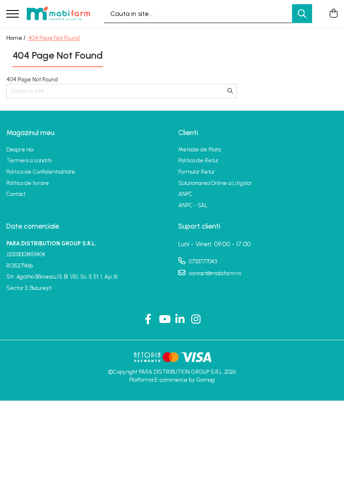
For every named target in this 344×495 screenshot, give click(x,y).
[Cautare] (302, 13)
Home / (16, 38)
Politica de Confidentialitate (40, 172)
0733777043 (202, 261)
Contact (16, 194)
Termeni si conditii (29, 160)
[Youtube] (164, 319)
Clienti (188, 132)
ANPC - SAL (193, 205)
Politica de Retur (198, 160)
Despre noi (20, 149)
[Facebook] (148, 319)
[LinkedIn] (180, 319)
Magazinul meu (30, 132)
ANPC (185, 194)
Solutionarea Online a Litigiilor (215, 183)
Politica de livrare (27, 183)
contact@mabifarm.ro (214, 273)
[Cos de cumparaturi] (333, 14)
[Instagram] (196, 319)
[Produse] (12, 14)
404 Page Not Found (54, 38)
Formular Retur (196, 172)
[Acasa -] (58, 13)
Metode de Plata (199, 149)
